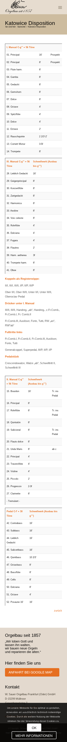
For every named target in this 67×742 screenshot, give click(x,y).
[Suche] (52, 7)
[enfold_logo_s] (28, 7)
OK (34, 727)
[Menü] (60, 7)
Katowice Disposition (30, 23)
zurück (58, 610)
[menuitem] (52, 7)
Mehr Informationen (34, 735)
